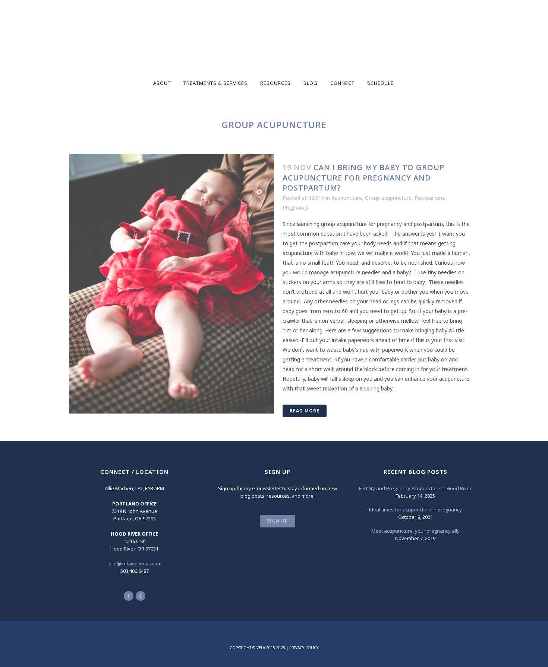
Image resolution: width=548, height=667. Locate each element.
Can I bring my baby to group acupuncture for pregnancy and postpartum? (363, 177)
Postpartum (429, 197)
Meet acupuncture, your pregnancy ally (415, 530)
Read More (304, 411)
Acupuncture (346, 197)
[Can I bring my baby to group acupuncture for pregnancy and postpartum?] (171, 284)
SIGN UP (277, 521)
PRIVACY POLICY (303, 647)
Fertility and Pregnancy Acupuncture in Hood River (415, 488)
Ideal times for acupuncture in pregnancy (415, 509)
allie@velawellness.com (134, 563)
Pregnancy (295, 207)
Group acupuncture (388, 197)
